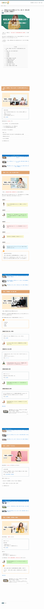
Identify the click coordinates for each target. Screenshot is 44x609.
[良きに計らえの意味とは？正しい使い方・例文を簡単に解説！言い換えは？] (4, 436)
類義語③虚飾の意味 (10, 61)
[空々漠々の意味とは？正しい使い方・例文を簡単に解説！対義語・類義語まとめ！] (4, 503)
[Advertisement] (15, 76)
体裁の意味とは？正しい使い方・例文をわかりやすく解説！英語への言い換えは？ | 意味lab (18, 579)
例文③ (8, 54)
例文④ (8, 55)
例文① (8, 52)
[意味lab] (5, 2)
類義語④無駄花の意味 (10, 62)
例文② (8, 53)
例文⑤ (8, 56)
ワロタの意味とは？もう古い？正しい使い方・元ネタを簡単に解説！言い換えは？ (18, 157)
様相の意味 (4, 406)
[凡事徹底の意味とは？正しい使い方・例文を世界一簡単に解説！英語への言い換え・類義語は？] (4, 277)
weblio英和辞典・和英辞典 (10, 474)
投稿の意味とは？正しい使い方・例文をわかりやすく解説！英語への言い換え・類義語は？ (18, 166)
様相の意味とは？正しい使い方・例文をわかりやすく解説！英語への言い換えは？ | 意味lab (18, 410)
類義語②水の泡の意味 (10, 60)
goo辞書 (7, 377)
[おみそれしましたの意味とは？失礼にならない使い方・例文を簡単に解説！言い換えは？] (4, 431)
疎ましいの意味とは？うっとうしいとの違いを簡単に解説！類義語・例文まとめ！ (18, 161)
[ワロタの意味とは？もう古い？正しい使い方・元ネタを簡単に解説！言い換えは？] (4, 158)
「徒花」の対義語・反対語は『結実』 (12, 65)
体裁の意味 (4, 575)
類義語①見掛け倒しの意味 (11, 59)
